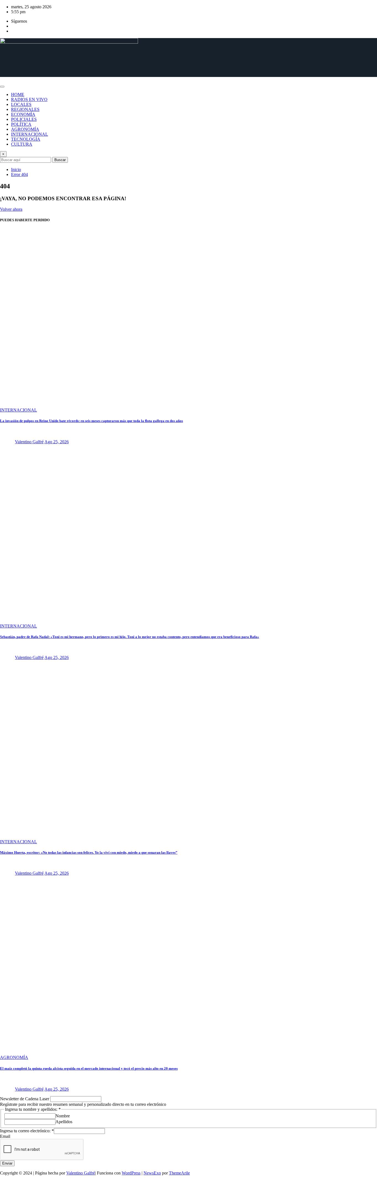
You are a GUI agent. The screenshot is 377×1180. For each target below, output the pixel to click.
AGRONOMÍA (25, 129)
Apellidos (63, 1121)
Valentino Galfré (29, 441)
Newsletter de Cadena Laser (25, 1098)
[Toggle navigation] (2, 86)
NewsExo (152, 1173)
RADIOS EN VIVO (29, 99)
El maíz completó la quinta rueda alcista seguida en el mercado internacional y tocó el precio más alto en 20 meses (89, 1068)
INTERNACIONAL (29, 134)
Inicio (16, 169)
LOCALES (21, 104)
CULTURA (21, 144)
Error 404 (19, 174)
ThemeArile (179, 1173)
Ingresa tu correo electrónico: (27, 1130)
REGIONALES (25, 109)
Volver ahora (11, 209)
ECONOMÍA (23, 114)
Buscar (60, 160)
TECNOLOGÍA (25, 139)
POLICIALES (24, 119)
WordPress (131, 1173)
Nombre (62, 1116)
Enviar (7, 1163)
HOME (17, 94)
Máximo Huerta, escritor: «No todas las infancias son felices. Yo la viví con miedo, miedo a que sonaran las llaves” (88, 852)
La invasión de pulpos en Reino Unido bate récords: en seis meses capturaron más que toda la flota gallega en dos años (91, 421)
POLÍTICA (21, 124)
